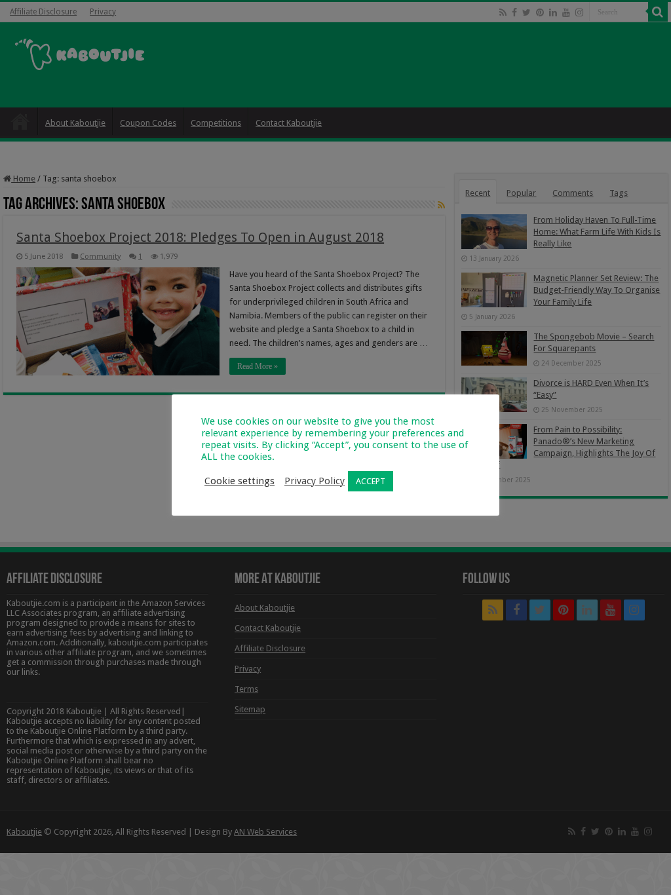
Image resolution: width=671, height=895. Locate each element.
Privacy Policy (314, 481)
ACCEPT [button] (370, 481)
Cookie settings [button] (239, 481)
